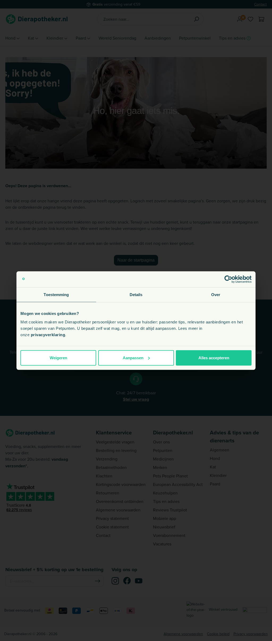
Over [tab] (215, 294)
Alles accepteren (213, 357)
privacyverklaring (48, 334)
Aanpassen (133, 357)
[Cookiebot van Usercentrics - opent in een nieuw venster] (228, 279)
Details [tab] (136, 294)
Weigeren (58, 357)
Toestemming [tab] (56, 294)
